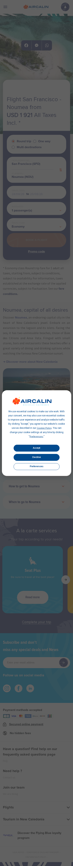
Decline (36, 457)
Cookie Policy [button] (44, 428)
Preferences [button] (36, 436)
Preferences (36, 466)
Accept (36, 448)
